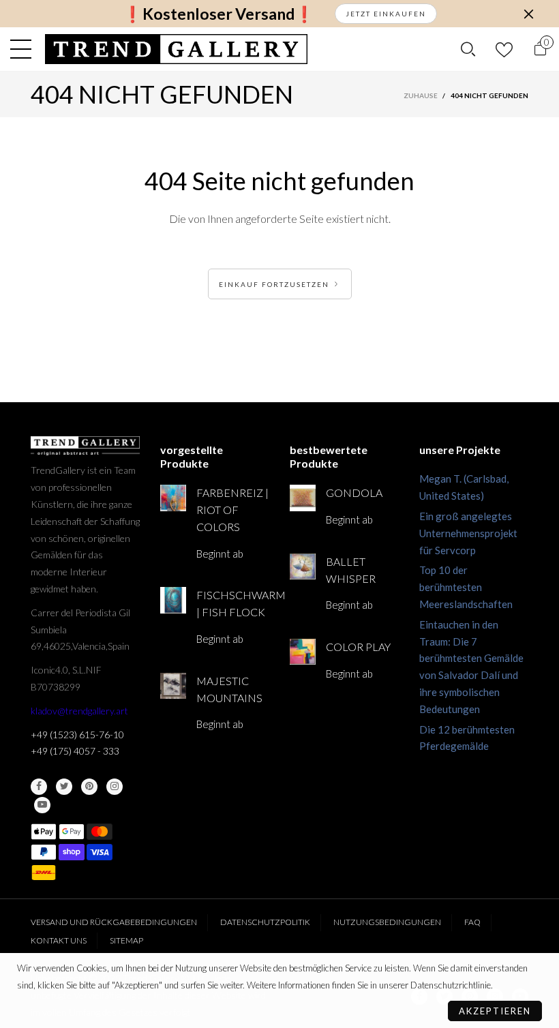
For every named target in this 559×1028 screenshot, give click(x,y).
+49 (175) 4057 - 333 (75, 751)
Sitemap (126, 940)
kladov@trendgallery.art (79, 710)
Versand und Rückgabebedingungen (114, 922)
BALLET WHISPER (351, 570)
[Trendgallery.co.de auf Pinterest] (89, 786)
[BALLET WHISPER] (303, 566)
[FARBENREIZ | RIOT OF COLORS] (173, 498)
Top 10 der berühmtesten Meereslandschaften (466, 587)
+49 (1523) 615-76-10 (77, 734)
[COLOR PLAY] (303, 652)
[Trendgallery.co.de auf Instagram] (114, 786)
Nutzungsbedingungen (387, 922)
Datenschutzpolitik (265, 922)
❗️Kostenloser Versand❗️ (218, 13)
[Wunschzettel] (504, 49)
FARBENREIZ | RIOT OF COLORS (232, 509)
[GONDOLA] (303, 498)
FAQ (472, 922)
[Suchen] (468, 49)
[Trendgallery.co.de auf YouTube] (42, 805)
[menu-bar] (24, 49)
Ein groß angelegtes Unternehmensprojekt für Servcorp (468, 533)
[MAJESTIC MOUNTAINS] (173, 686)
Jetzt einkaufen (386, 14)
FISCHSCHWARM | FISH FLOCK (232, 603)
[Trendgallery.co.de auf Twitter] (64, 786)
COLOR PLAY (358, 646)
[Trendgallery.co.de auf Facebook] (39, 786)
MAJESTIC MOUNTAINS (229, 689)
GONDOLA (354, 492)
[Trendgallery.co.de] (176, 49)
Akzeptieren (495, 1011)
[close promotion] (528, 13)
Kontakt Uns (59, 940)
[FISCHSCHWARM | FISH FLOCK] (173, 600)
